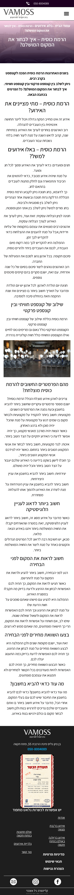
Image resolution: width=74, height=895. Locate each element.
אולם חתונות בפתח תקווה (24, 833)
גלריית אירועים (23, 844)
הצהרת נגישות (53, 868)
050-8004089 (37, 749)
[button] (66, 14)
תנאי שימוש (53, 861)
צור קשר (27, 852)
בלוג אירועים (44, 25)
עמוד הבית (62, 25)
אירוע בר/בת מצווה (57, 827)
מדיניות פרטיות (53, 854)
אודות (61, 817)
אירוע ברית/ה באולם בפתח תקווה (57, 841)
